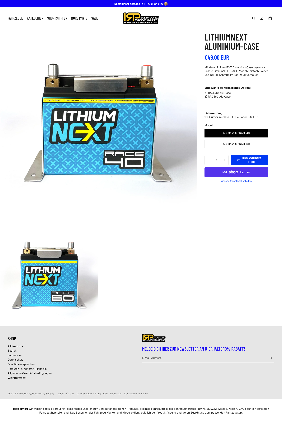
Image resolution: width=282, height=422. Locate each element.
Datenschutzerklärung (89, 393)
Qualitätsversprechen (21, 364)
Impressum (14, 355)
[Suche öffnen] (253, 18)
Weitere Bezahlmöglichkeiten (236, 181)
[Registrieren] (271, 358)
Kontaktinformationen (136, 393)
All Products (15, 346)
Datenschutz (16, 359)
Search (12, 350)
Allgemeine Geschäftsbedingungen (30, 373)
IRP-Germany (23, 393)
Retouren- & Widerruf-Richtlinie (27, 368)
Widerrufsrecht (17, 377)
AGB (105, 393)
